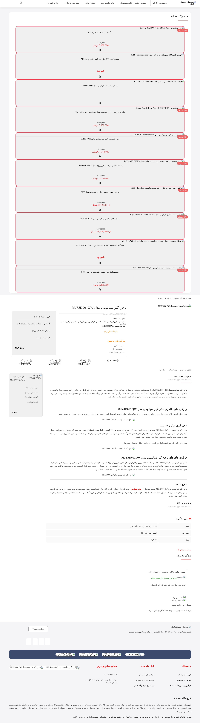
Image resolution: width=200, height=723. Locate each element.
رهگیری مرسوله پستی (143, 685)
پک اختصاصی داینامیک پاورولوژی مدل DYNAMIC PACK (100, 166)
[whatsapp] (41, 641)
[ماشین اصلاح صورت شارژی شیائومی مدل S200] (157, 188)
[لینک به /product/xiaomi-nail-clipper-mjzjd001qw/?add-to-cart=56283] (100, 50)
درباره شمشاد (184, 674)
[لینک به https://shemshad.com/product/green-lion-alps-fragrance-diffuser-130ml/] (100, 77)
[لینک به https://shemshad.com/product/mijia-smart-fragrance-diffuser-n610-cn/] (100, 236)
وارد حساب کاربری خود (163, 610)
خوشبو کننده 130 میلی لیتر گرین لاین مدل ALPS (100, 59)
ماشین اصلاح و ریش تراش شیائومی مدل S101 (100, 272)
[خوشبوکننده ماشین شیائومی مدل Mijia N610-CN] (157, 215)
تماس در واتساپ (146, 674)
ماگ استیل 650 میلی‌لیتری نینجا (100, 32)
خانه (189, 298)
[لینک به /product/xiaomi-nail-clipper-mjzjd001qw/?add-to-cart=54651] (100, 130)
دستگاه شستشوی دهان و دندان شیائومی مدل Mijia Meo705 (100, 245)
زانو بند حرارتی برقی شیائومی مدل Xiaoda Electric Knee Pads (100, 112)
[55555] (111, 653)
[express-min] (113, 360)
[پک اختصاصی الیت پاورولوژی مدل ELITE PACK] (157, 135)
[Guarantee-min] (54, 360)
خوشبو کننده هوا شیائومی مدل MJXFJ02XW (100, 86)
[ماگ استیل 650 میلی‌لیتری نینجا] (162, 28)
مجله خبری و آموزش (144, 680)
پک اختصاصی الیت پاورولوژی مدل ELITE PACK (100, 139)
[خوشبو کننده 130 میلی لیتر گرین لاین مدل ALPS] (157, 55)
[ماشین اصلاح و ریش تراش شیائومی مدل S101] (158, 268)
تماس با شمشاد (184, 680)
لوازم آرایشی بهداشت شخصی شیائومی (103, 322)
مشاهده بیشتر (185, 550)
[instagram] (47, 641)
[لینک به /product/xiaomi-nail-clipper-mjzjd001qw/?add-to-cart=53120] (100, 289)
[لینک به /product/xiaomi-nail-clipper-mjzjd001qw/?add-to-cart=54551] (100, 156)
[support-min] (83, 360)
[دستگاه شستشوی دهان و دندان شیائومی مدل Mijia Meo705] (153, 241)
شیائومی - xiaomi (119, 318)
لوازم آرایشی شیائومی (79, 322)
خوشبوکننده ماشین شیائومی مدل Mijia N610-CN (100, 219)
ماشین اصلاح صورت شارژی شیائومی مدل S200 (100, 192)
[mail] (28, 641)
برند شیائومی (136, 489)
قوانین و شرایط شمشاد (180, 685)
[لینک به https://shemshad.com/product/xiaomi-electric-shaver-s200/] (100, 210)
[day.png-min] (25, 360)
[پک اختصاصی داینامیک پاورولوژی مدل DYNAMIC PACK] (154, 161)
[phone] (35, 641)
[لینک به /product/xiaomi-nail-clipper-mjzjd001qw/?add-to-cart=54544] (100, 183)
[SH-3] (174, 306)
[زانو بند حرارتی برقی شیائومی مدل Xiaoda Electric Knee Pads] (160, 108)
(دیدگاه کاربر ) (110, 331)
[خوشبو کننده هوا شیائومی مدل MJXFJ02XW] (159, 81)
